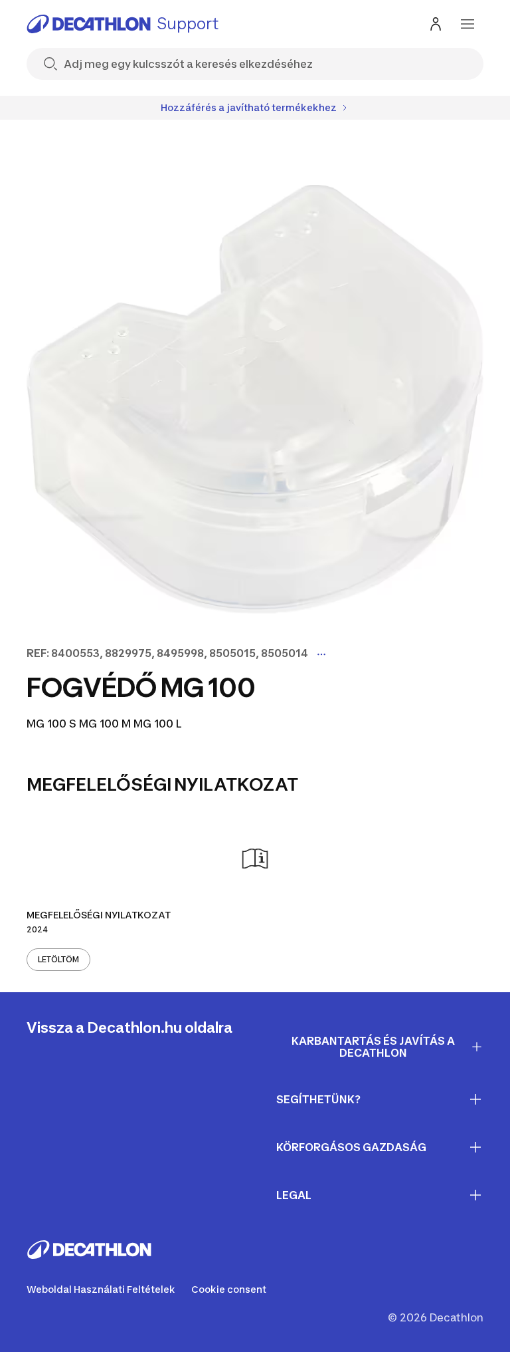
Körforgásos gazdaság (351, 1147)
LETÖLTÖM (58, 959)
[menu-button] (467, 24)
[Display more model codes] (321, 654)
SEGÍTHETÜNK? (318, 1099)
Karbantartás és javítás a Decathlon (373, 1047)
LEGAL (293, 1195)
